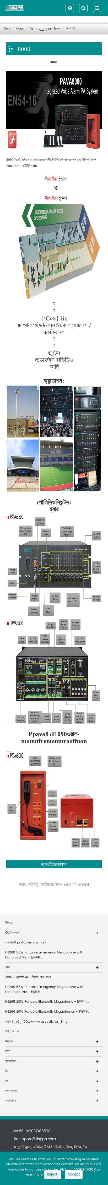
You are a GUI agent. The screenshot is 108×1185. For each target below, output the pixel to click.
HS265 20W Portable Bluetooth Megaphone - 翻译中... (47, 1001)
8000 (70, 29)
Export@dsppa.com (38, 1139)
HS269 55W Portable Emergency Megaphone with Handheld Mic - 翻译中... (44, 990)
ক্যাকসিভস (10, 1061)
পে (6, 1080)
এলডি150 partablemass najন (25, 942)
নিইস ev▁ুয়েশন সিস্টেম (45, 29)
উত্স (6, 1070)
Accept (74, 1174)
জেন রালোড (11, 1090)
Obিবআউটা (12, 932)
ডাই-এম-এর (12, 1031)
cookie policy (85, 1169)
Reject (52, 1174)
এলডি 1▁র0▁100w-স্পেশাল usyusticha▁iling (36, 1021)
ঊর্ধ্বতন (20, 29)
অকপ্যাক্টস (10, 1100)
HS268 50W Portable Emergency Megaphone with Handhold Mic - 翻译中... (44, 955)
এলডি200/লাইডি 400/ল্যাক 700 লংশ (28, 977)
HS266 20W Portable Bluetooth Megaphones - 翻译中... (47, 1011)
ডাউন (7, 1051)
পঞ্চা (7, 967)
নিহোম (7, 29)
